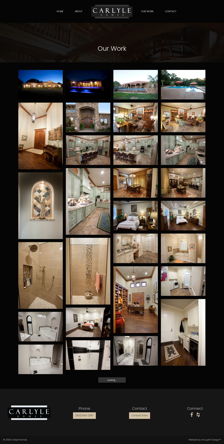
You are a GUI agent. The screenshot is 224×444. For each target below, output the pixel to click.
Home (60, 11)
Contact (170, 11)
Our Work (147, 11)
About (79, 11)
